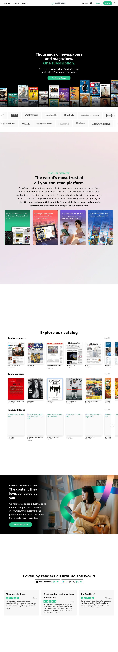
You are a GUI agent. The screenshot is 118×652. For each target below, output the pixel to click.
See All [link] (106, 338)
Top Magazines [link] (16, 373)
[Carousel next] (113, 355)
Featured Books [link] (16, 409)
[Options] (114, 3)
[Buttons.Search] (91, 3)
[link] (6, 3)
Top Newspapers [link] (17, 338)
